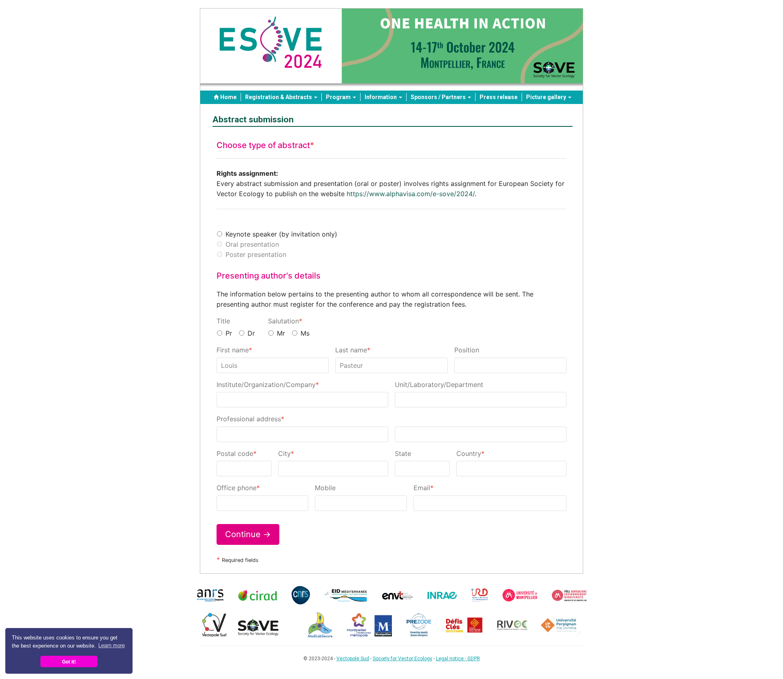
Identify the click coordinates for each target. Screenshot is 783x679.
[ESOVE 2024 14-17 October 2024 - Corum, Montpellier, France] (391, 50)
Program (339, 97)
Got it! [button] (69, 661)
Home (228, 97)
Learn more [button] (111, 645)
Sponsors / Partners (439, 97)
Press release (499, 97)
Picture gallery (546, 97)
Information (381, 97)
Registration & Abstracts (279, 97)
